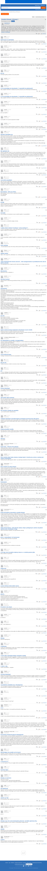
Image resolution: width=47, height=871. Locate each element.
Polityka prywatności (18, 862)
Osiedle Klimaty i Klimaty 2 (14, 11)
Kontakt (24, 862)
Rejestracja (37, 5)
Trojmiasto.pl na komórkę (37, 862)
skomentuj (44, 33)
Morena (13, 21)
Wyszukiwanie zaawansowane (40, 9)
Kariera (6, 862)
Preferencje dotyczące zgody (20, 864)
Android (25, 865)
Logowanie (43, 5)
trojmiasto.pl (7, 23)
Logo (9, 862)
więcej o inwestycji (5, 32)
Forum (7, 11)
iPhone (30, 865)
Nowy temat (4, 14)
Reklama (12, 862)
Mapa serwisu (29, 862)
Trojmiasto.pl (3, 11)
